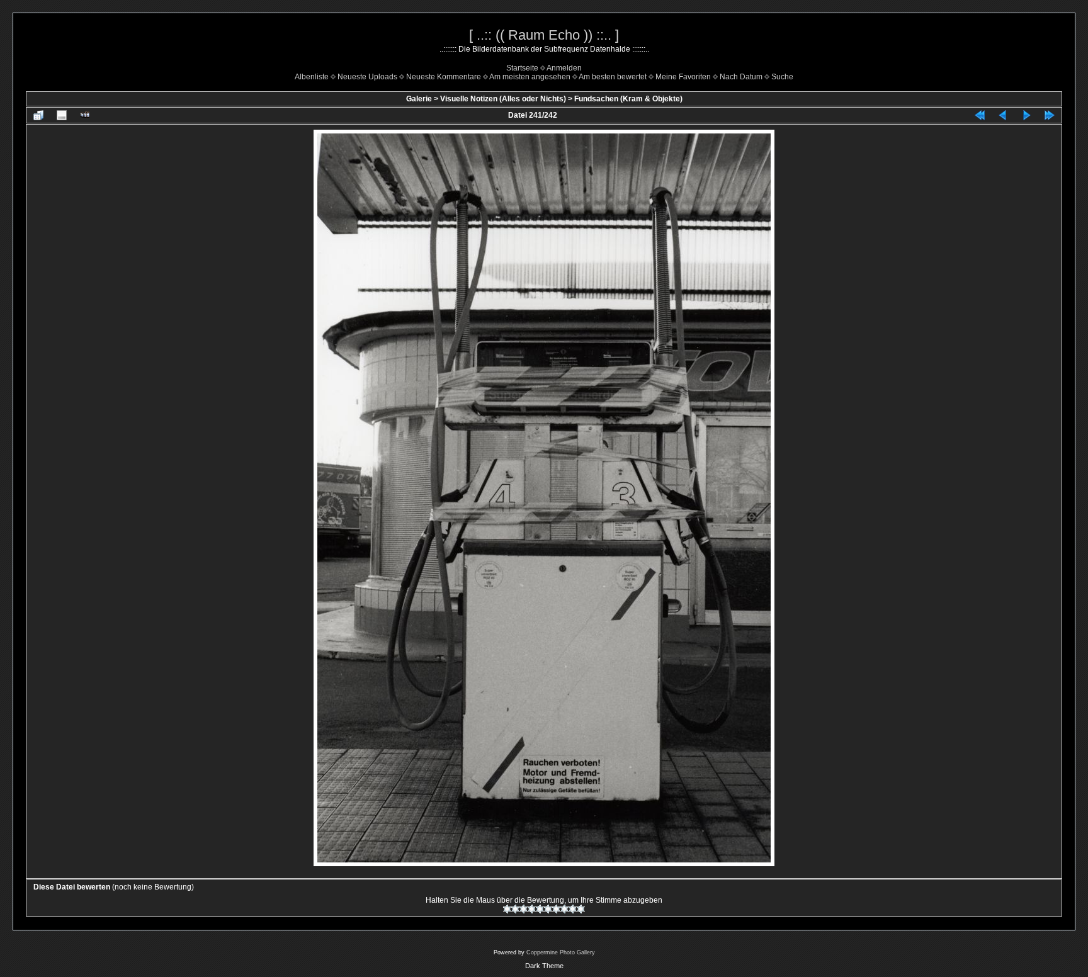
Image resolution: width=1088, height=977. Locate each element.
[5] (540, 909)
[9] (573, 909)
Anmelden (564, 68)
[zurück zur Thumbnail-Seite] (38, 115)
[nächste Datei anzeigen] (1026, 115)
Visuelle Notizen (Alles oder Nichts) (503, 98)
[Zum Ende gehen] (1049, 115)
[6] (548, 909)
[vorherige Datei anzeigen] (1003, 115)
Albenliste (312, 76)
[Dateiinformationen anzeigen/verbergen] (61, 115)
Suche (782, 76)
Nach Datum (741, 76)
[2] (515, 909)
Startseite (522, 68)
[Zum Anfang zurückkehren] (979, 115)
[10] (581, 909)
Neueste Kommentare (443, 76)
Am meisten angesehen (529, 76)
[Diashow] (85, 115)
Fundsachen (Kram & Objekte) (628, 98)
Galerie (419, 98)
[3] (523, 909)
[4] (532, 909)
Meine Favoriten (683, 76)
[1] (507, 909)
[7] (556, 909)
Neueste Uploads (367, 76)
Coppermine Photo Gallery (560, 952)
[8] (564, 909)
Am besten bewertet (613, 76)
